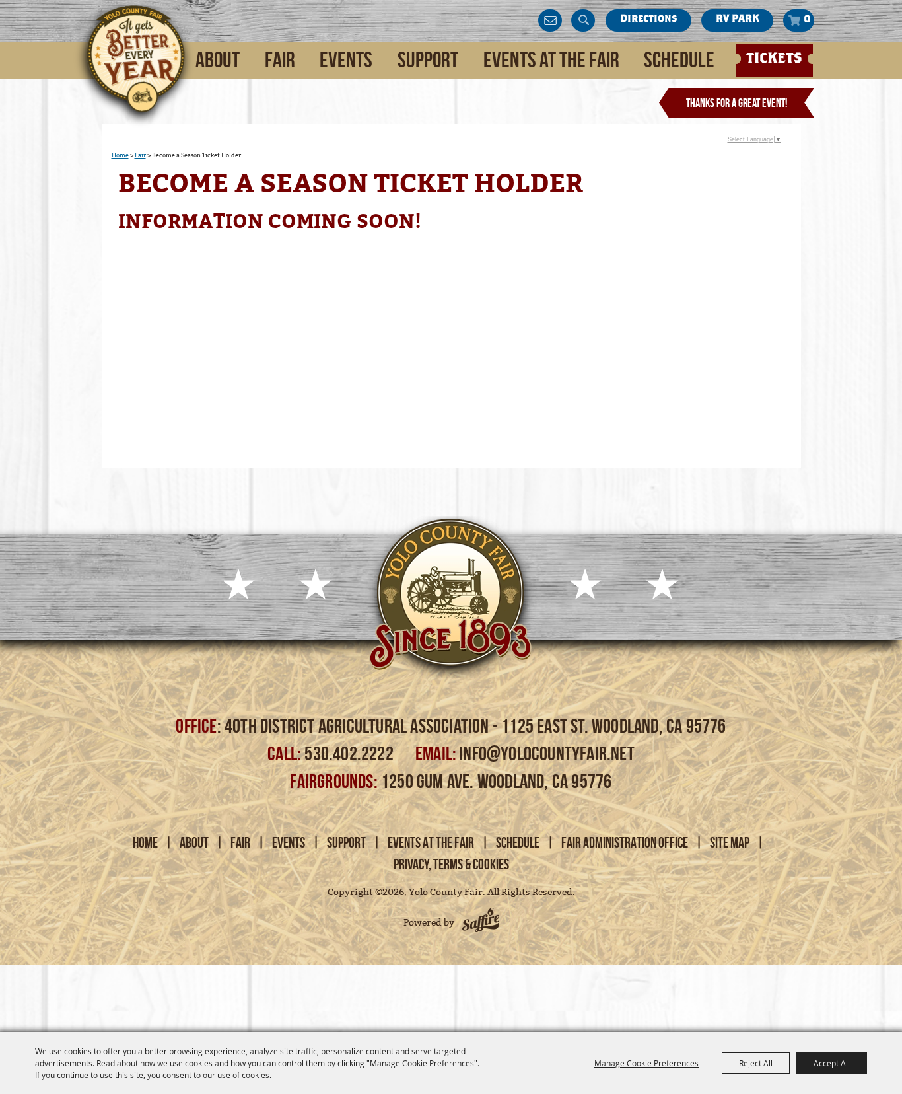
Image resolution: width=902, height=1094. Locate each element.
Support (428, 60)
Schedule (679, 60)
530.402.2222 (350, 753)
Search (583, 20)
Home (120, 155)
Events (346, 60)
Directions (648, 19)
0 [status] (807, 20)
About (217, 60)
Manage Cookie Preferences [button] (646, 1063)
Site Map (729, 842)
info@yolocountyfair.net (547, 753)
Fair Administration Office (624, 842)
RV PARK (737, 19)
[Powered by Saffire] (480, 922)
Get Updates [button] (550, 20)
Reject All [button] (756, 1063)
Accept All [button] (832, 1063)
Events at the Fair (551, 60)
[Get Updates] (550, 20)
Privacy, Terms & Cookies (451, 864)
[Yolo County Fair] (134, 67)
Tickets (774, 59)
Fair (280, 60)
